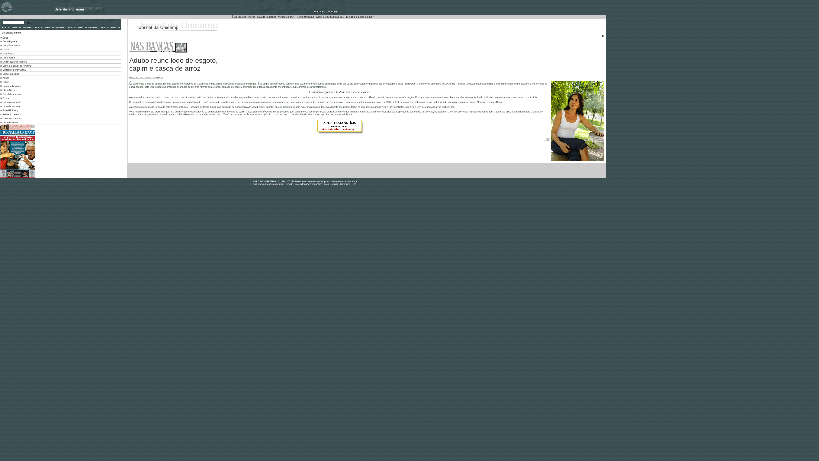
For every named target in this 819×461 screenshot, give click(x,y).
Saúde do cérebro (11, 114)
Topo (547, 139)
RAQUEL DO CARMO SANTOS (146, 77)
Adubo (6, 78)
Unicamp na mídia (12, 102)
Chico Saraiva (10, 90)
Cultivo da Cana (11, 74)
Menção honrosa (11, 45)
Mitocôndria (9, 53)
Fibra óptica (9, 57)
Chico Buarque (10, 122)
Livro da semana (11, 106)
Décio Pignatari (10, 41)
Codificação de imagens (15, 61)
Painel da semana (12, 94)
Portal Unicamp (10, 110)
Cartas (6, 49)
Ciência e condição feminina (17, 65)
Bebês (6, 82)
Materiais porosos (12, 118)
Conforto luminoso (12, 86)
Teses (6, 98)
